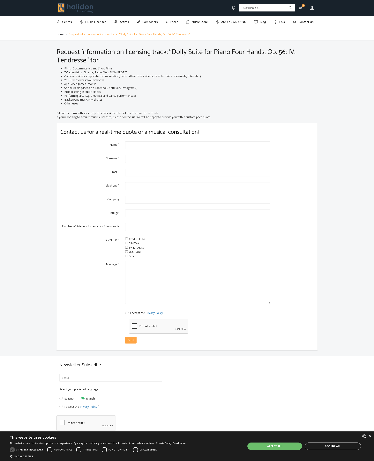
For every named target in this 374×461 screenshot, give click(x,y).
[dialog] (187, 446)
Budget (114, 213)
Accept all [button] (274, 446)
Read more (179, 443)
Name (114, 144)
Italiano (69, 398)
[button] (98, 456)
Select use (112, 240)
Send (131, 340)
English (90, 398)
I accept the (147, 313)
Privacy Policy (154, 313)
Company (113, 199)
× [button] (369, 436)
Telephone (111, 185)
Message (112, 264)
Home (60, 34)
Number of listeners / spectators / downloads (90, 226)
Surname (112, 158)
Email (115, 172)
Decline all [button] (333, 446)
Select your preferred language (78, 389)
